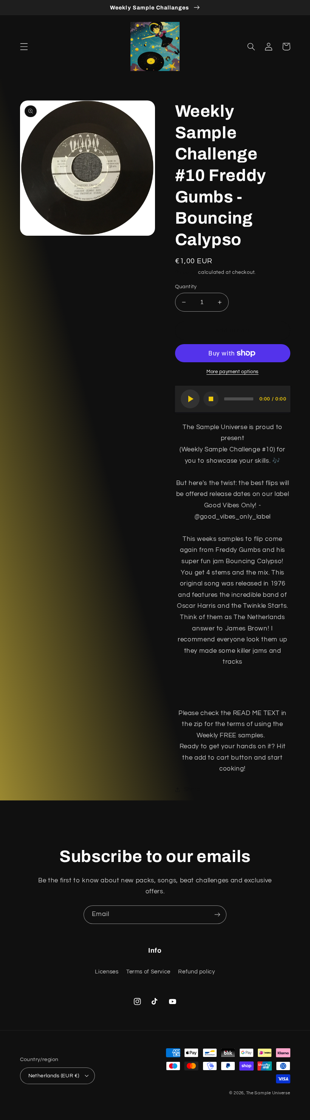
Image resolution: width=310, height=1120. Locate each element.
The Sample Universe (268, 1093)
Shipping (186, 272)
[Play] (190, 398)
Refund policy (196, 972)
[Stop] (211, 398)
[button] (24, 46)
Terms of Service (148, 972)
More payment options (232, 371)
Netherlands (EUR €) (53, 1075)
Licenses (106, 972)
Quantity (186, 286)
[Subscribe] (217, 914)
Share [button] (192, 789)
